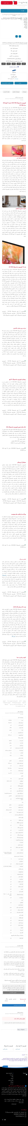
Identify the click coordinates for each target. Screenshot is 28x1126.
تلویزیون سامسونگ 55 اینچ (16, 1059)
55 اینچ (26, 1058)
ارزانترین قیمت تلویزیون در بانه (18, 1058)
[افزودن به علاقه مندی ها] (24, 1049)
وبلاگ (12, 1076)
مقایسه (20, 83)
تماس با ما (11, 1074)
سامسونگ (4, 575)
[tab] (24, 92)
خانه (25, 14)
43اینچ (24, 63)
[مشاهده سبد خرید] (15, 3)
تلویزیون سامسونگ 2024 (16, 702)
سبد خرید (11, 1083)
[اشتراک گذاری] (16, 36)
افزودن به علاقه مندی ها (6, 83)
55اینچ (14, 63)
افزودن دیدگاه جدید (12, 992)
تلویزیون (22, 14)
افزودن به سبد (26, 1049)
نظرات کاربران (6, 91)
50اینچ (19, 63)
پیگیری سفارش (10, 1080)
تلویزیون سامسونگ (9, 1058)
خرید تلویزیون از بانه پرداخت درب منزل (16, 704)
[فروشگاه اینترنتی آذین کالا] (22, 3)
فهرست (22, 10)
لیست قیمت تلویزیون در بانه (20, 706)
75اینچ (4, 63)
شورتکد (12, 1078)
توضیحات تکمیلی (16, 91)
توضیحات (24, 91)
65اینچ (9, 63)
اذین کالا (13, 636)
